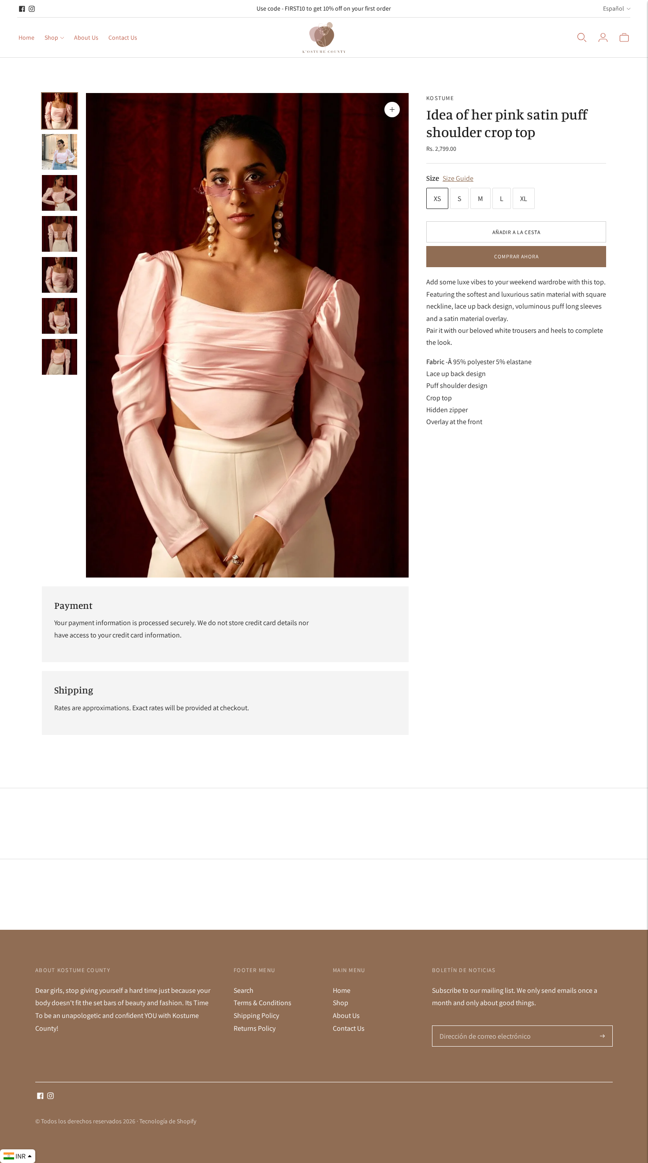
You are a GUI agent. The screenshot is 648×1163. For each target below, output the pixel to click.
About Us (86, 37)
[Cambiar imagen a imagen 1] (59, 111)
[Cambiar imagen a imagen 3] (59, 193)
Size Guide (458, 178)
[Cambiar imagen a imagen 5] (59, 275)
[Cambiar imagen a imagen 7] (59, 357)
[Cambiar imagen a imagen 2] (59, 152)
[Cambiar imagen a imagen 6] (59, 316)
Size (432, 178)
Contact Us (122, 37)
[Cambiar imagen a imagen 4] (59, 234)
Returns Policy (255, 1028)
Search (243, 990)
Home (26, 37)
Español (613, 8)
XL (523, 198)
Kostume (440, 98)
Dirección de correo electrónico (481, 1026)
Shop (51, 37)
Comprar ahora (516, 256)
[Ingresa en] (603, 37)
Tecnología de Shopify (167, 1121)
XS (437, 198)
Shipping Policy (256, 1015)
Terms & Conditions (262, 1002)
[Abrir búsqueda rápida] (582, 37)
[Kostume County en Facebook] (22, 9)
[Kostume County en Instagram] (32, 9)
